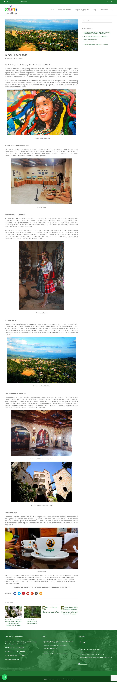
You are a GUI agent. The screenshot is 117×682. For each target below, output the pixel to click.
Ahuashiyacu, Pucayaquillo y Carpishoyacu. (32, 621)
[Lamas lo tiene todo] (41, 35)
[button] (4, 677)
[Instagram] (111, 2)
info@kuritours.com (10, 2)
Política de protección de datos (88, 652)
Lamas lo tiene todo (89, 42)
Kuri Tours (19, 58)
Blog (94, 10)
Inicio (52, 10)
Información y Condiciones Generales (90, 649)
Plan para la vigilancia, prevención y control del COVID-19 (96, 657)
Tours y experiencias (64, 10)
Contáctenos (104, 10)
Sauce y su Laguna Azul (51, 612)
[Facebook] (108, 2)
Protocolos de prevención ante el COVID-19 (92, 654)
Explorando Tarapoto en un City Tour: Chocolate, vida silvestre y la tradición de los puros (13, 622)
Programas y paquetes (82, 10)
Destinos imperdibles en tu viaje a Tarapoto (69, 613)
